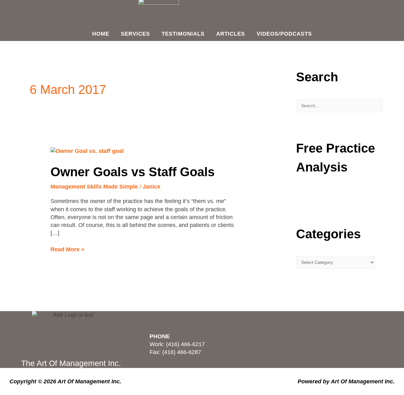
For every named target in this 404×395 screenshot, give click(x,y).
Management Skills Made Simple (94, 186)
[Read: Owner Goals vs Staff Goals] (87, 151)
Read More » (67, 249)
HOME (100, 34)
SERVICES (135, 34)
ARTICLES (230, 34)
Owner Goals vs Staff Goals (132, 172)
